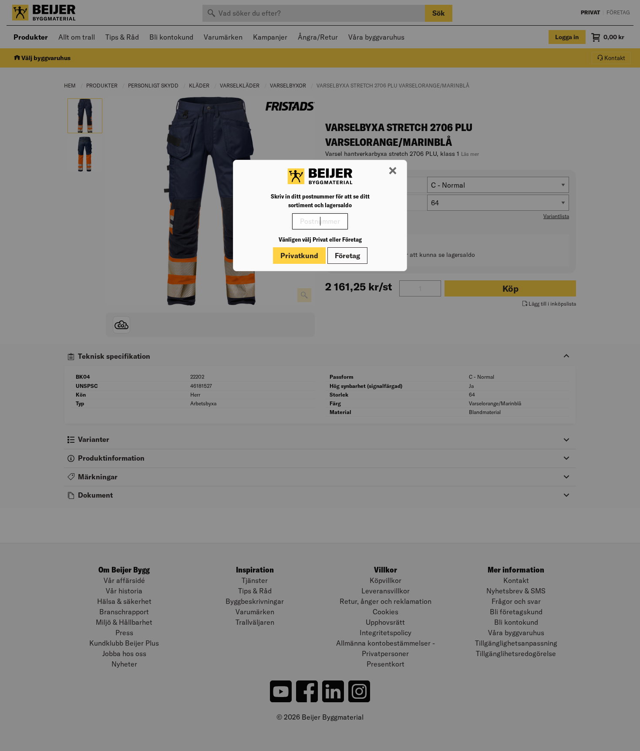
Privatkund (299, 255)
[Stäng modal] (393, 171)
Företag (347, 255)
